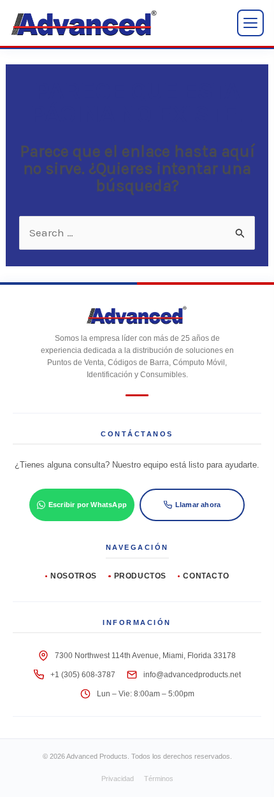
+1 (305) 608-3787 (82, 674)
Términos (158, 778)
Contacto (206, 576)
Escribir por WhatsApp (87, 504)
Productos (140, 576)
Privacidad (117, 778)
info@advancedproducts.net (192, 674)
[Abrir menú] (250, 23)
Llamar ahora (197, 504)
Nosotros (73, 576)
